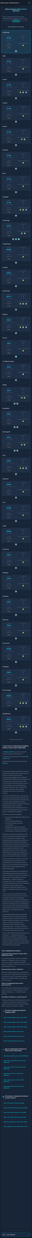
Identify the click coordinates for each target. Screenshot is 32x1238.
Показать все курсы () (16, 739)
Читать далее (16, 20)
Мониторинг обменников (9, 2)
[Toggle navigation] (29, 3)
